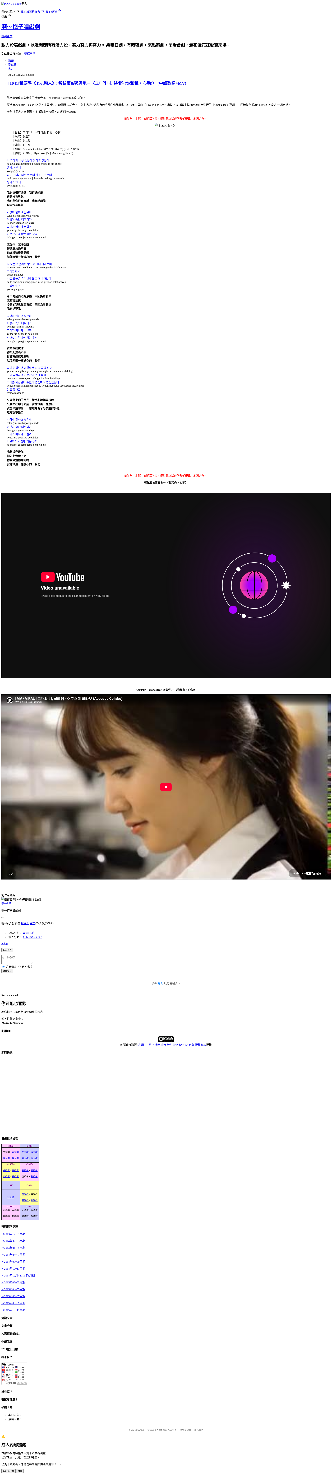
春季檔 (15, 1152)
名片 (11, 68)
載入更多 (7, 950)
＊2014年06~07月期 (13, 1254)
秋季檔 (15, 1158)
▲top (4, 943)
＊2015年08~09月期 (13, 1303)
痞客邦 (25, 923)
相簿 (11, 60)
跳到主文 (6, 36)
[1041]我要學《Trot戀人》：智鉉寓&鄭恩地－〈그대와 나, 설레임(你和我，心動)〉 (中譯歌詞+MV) (97, 83)
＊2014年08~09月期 (13, 1261)
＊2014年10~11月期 (13, 1268)
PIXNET (140, 1430)
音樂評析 (28, 933)
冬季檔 (25, 1152)
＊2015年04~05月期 (13, 1289)
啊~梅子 (6, 903)
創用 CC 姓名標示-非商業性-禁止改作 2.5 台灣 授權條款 (172, 1044)
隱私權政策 (185, 1430)
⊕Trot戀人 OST (32, 937)
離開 (20, 1471)
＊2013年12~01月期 (13, 1234)
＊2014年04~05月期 (13, 1247)
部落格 (12, 64)
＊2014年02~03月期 (13, 1241)
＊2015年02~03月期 (13, 1282)
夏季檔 (6, 1158)
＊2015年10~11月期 (13, 1310)
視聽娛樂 (29, 53)
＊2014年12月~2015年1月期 (18, 1275)
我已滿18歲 (8, 1471)
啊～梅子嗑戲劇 (20, 27)
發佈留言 (7, 971)
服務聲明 (198, 1430)
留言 (32, 923)
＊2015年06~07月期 (13, 1296)
